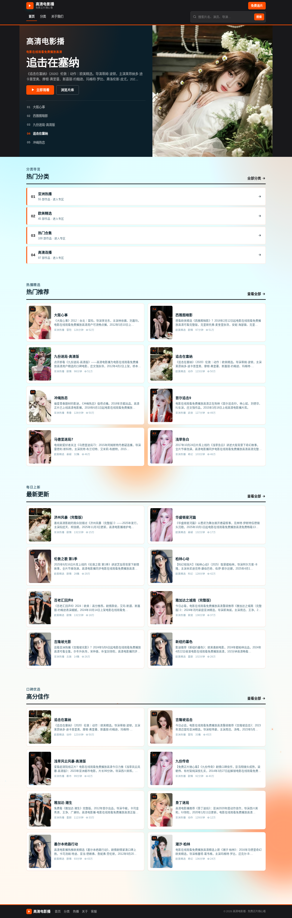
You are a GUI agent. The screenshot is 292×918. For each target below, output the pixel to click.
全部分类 (254, 178)
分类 (67, 911)
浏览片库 (67, 90)
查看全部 (254, 294)
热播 (76, 911)
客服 (94, 911)
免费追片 (257, 5)
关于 (85, 911)
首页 (58, 911)
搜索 (259, 16)
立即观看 (42, 90)
